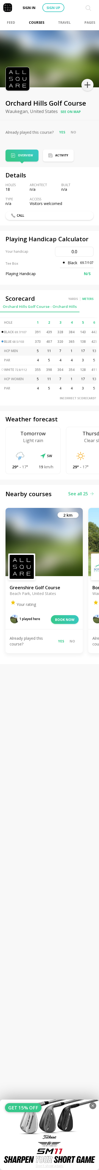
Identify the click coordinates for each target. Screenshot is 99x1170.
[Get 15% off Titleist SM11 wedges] (49, 1135)
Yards (73, 299)
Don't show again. (50, 1165)
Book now (65, 619)
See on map (71, 111)
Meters (88, 299)
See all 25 (78, 494)
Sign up (53, 7)
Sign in (29, 7)
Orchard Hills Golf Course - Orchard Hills (40, 306)
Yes (62, 132)
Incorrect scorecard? (78, 398)
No (73, 132)
